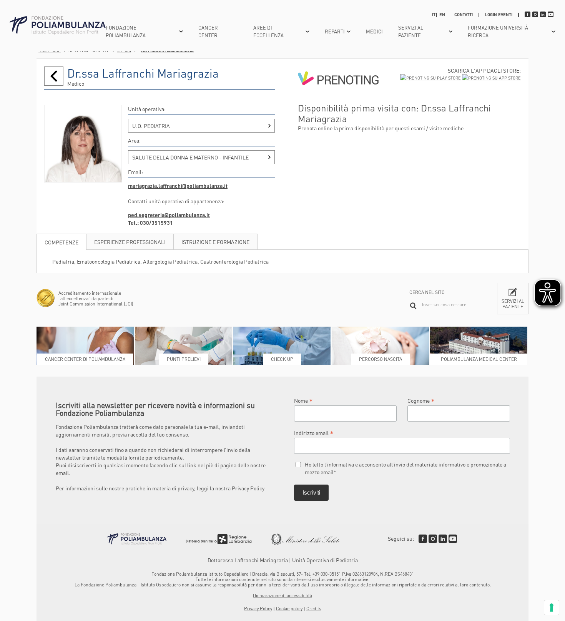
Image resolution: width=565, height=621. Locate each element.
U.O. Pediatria (151, 125)
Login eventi (498, 14)
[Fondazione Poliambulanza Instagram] (433, 539)
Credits (313, 608)
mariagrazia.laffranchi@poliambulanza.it (178, 185)
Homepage (49, 50)
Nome (303, 400)
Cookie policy (289, 608)
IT (433, 14)
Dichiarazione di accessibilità (282, 595)
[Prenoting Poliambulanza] (338, 98)
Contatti (463, 14)
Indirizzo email (314, 432)
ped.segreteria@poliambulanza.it (169, 214)
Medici (374, 31)
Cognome (421, 400)
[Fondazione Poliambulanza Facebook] (423, 539)
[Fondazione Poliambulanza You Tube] (453, 539)
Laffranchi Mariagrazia (167, 50)
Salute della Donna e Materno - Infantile (190, 157)
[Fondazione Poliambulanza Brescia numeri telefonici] (58, 25)
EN (442, 14)
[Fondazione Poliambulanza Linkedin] (443, 539)
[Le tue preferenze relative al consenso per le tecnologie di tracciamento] (551, 607)
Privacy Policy (248, 488)
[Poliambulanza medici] (53, 76)
